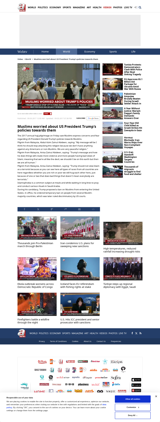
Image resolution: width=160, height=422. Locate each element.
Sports (113, 51)
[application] (59, 86)
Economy (89, 51)
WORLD (32, 7)
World (66, 51)
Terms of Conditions (58, 341)
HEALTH (97, 7)
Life (133, 51)
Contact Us (101, 341)
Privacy (42, 341)
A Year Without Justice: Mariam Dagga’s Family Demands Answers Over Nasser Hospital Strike (132, 115)
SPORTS (67, 7)
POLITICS (43, 7)
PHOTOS (117, 7)
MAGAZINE (79, 7)
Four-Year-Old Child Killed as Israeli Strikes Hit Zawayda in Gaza (133, 127)
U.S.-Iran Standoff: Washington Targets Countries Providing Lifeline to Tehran (130, 161)
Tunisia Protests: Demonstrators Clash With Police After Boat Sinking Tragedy (133, 69)
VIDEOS (107, 7)
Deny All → (133, 415)
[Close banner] (156, 396)
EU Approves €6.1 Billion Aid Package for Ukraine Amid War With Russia (133, 84)
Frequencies (116, 341)
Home (45, 51)
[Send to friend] (79, 209)
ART (89, 7)
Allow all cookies (132, 399)
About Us (87, 341)
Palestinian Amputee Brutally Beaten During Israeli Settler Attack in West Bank (132, 99)
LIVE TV (128, 7)
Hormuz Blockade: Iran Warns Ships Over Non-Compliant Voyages (133, 142)
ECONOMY (55, 7)
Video (20, 59)
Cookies (75, 341)
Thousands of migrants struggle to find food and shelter (133, 170)
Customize (131, 407)
